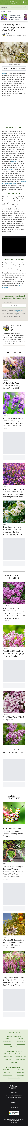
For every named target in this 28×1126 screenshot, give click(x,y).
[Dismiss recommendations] (26, 12)
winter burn (9, 169)
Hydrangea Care (7, 1053)
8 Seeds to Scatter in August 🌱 (18, 7)
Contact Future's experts (14, 1095)
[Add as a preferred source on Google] (14, 1113)
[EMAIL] (12, 330)
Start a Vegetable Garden (14, 1078)
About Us (7, 1038)
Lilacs (4, 73)
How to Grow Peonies (21, 1059)
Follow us (15, 68)
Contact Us (20, 1038)
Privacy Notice (20, 311)
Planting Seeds (20, 1069)
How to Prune (7, 1072)
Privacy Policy (14, 1100)
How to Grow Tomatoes (20, 1053)
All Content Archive (14, 1046)
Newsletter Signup (7, 1041)
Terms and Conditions (14, 1097)
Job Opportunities (21, 1044)
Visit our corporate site (14, 1120)
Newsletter (22, 68)
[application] (14, 244)
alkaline (13, 161)
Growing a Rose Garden (20, 1056)
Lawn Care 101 (20, 1072)
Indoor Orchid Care (7, 1056)
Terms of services (18, 310)
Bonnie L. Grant (12, 34)
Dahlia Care (14, 1062)
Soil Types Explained (7, 1075)
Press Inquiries (7, 1044)
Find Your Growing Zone (7, 1069)
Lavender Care (7, 1059)
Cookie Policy (14, 1102)
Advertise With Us (21, 1041)
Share (6, 68)
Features (23, 35)
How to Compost (20, 1075)
